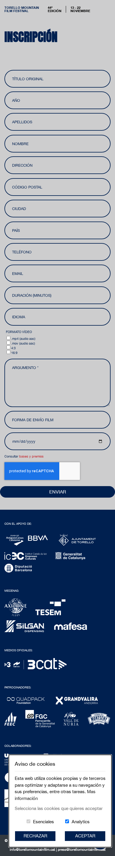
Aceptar (85, 835)
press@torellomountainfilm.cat (82, 849)
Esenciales (43, 821)
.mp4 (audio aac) (23, 338)
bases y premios (31, 456)
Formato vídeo (19, 332)
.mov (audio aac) (23, 343)
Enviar (57, 491)
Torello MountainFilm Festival (21, 9)
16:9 (14, 353)
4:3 (13, 348)
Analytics (81, 821)
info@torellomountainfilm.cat (33, 849)
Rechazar (35, 835)
